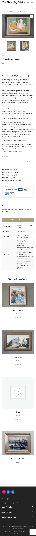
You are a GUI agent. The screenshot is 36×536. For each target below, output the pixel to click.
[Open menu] (28, 2)
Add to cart (24, 162)
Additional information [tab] (18, 220)
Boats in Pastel (18, 459)
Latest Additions (25, 209)
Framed (15, 209)
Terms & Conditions (11, 531)
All (11, 209)
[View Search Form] (32, 2)
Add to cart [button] (18, 324)
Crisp (18, 412)
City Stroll (18, 357)
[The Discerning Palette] (13, 2)
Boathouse (18, 310)
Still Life (6, 56)
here (20, 151)
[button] (31, 16)
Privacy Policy (25, 531)
